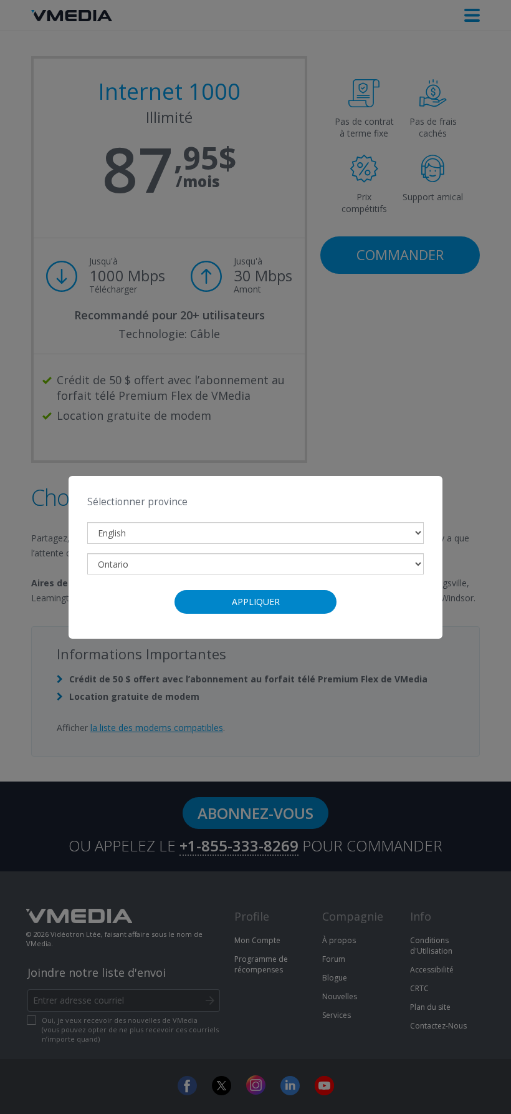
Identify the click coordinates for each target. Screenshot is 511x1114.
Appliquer (256, 602)
